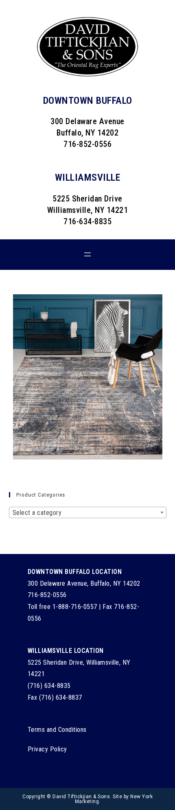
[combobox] (87, 512)
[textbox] (87, 513)
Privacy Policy (47, 749)
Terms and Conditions (57, 729)
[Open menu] (87, 254)
